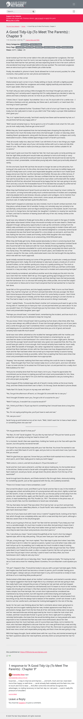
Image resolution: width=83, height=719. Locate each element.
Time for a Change (35, 44)
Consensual (24, 44)
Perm (58, 47)
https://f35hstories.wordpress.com (33, 652)
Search (33, 11)
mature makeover (49, 47)
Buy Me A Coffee (13, 20)
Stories (23, 26)
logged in (22, 703)
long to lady (29, 47)
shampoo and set (67, 47)
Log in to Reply (13, 694)
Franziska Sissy (18, 675)
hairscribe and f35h (32, 40)
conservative (20, 47)
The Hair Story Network (12, 26)
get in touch (39, 18)
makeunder (38, 47)
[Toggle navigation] (74, 4)
